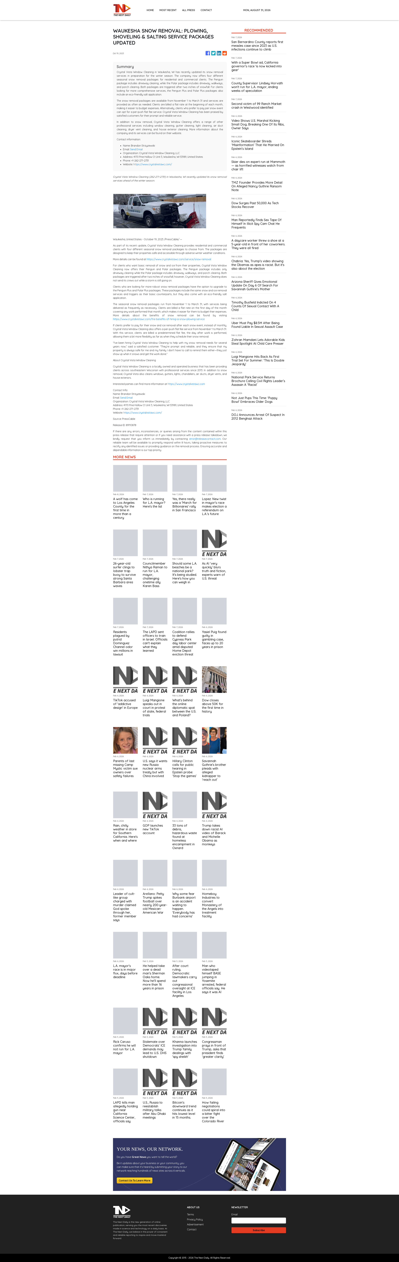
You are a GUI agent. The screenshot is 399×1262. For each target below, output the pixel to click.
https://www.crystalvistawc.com (186, 383)
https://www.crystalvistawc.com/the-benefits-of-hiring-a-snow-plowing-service (159, 319)
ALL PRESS (188, 10)
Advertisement (195, 1224)
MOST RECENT (168, 10)
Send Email (136, 149)
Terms (190, 1214)
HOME (150, 10)
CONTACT (206, 10)
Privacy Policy (195, 1219)
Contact (192, 1229)
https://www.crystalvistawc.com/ (152, 164)
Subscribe (259, 1230)
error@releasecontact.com (205, 438)
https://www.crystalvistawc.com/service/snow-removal (179, 259)
